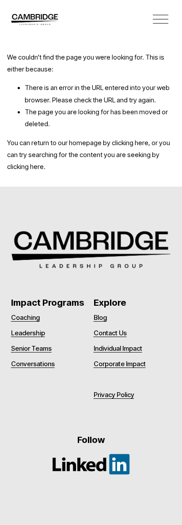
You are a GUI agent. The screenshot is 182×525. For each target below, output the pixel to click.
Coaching (25, 318)
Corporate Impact (120, 364)
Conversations (33, 364)
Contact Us (110, 333)
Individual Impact (118, 348)
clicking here (130, 143)
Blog (100, 318)
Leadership (28, 333)
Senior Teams (31, 348)
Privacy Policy (114, 395)
